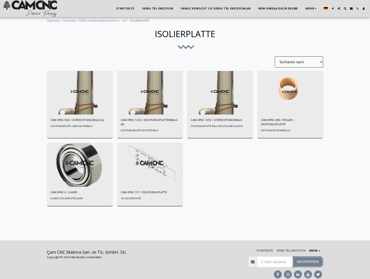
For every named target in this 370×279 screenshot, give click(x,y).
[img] (80, 93)
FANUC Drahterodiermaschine (98, 21)
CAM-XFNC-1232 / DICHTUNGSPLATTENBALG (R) (149, 122)
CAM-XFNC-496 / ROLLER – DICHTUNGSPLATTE (278, 122)
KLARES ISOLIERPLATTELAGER (67, 198)
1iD (124, 21)
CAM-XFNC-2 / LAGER (64, 192)
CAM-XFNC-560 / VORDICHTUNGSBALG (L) (77, 120)
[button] (333, 8)
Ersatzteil (69, 21)
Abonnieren (308, 261)
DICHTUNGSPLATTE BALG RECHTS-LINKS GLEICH (217, 126)
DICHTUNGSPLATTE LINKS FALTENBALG (72, 126)
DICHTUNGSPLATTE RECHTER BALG (139, 130)
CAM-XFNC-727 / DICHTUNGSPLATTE (144, 192)
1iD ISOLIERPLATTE (131, 198)
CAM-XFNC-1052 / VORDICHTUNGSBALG (216, 120)
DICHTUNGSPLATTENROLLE (276, 130)
